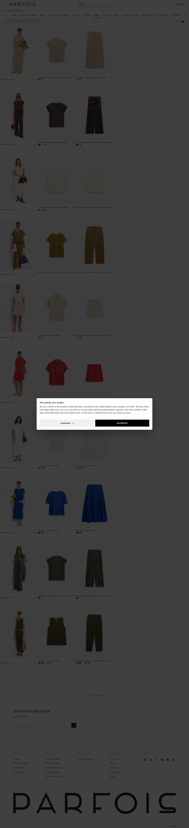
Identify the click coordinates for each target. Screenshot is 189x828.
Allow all (122, 423)
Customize (65, 423)
